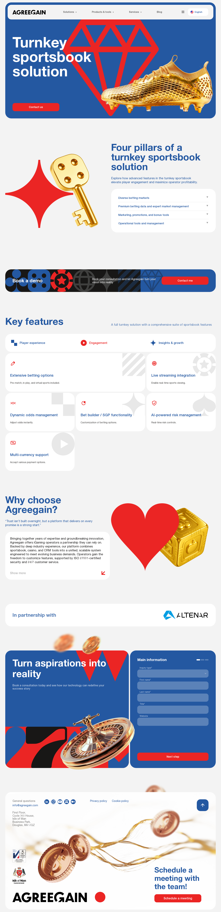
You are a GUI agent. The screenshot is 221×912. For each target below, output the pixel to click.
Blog (159, 12)
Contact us (36, 107)
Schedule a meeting (178, 898)
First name (145, 637)
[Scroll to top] (203, 805)
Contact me (185, 280)
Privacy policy (98, 800)
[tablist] (110, 343)
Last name (145, 649)
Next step (173, 714)
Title (142, 661)
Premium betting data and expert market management (153, 206)
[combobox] (140, 631)
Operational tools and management (141, 223)
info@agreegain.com (24, 805)
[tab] (41, 343)
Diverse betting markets (133, 197)
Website (144, 673)
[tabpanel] (110, 390)
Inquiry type (146, 625)
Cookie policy (120, 800)
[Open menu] (183, 12)
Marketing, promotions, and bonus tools (143, 214)
